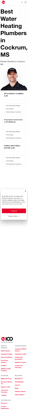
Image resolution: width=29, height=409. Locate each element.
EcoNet (4, 365)
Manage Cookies (13, 216)
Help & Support (19, 394)
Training (3, 395)
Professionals (4, 375)
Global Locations (20, 391)
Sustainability (19, 382)
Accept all (14, 211)
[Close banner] (25, 191)
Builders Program (20, 362)
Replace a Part (5, 387)
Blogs (16, 388)
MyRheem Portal (6, 378)
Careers (17, 385)
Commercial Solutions (20, 345)
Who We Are (19, 378)
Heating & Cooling (6, 354)
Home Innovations (6, 357)
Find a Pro (4, 403)
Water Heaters (5, 351)
